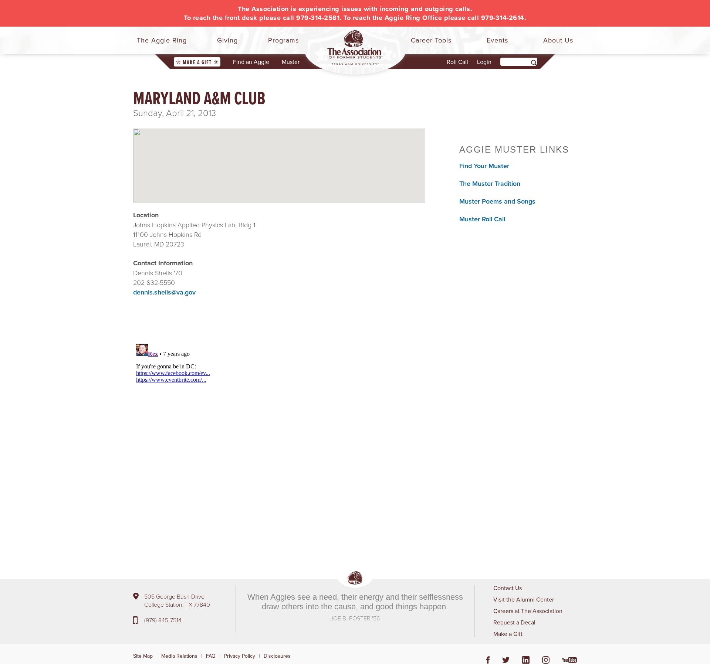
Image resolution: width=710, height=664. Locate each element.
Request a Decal (514, 622)
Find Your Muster (484, 165)
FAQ (211, 656)
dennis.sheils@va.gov (164, 292)
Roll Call (457, 62)
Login (484, 62)
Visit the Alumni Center (523, 599)
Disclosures (277, 656)
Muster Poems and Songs (497, 201)
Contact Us (507, 588)
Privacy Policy (239, 656)
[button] (279, 159)
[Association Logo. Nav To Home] (355, 47)
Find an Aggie (251, 62)
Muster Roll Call (482, 219)
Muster (291, 62)
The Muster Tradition (489, 183)
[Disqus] (279, 433)
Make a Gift (197, 62)
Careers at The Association (527, 611)
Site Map (143, 656)
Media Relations (179, 656)
